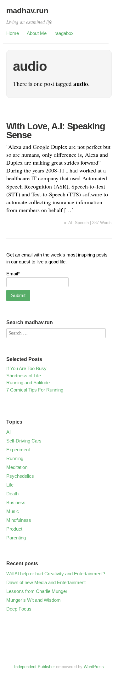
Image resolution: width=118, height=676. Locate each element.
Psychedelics (20, 476)
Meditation (16, 467)
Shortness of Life (23, 375)
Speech (82, 222)
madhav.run (27, 10)
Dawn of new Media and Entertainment (46, 582)
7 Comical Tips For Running (34, 389)
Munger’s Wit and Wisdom (33, 600)
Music (12, 511)
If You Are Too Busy (26, 368)
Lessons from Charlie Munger (36, 591)
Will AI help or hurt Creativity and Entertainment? (55, 573)
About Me (37, 33)
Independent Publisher (34, 666)
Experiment (18, 449)
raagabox (64, 33)
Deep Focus (18, 608)
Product (14, 529)
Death (12, 493)
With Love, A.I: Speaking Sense (55, 130)
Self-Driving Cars (24, 440)
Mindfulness (18, 520)
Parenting (16, 537)
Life (10, 484)
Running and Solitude (28, 382)
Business (15, 502)
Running (14, 458)
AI (70, 222)
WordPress (94, 666)
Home (12, 33)
